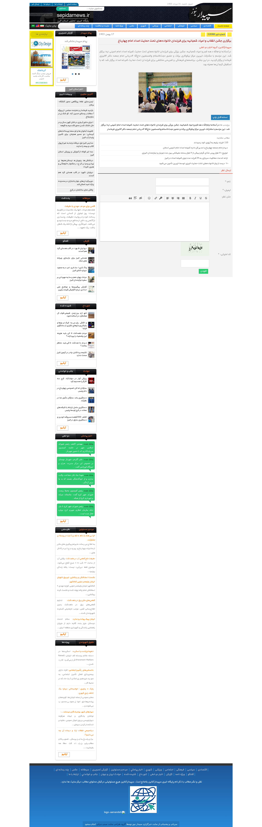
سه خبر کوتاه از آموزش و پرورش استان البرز (76, 153)
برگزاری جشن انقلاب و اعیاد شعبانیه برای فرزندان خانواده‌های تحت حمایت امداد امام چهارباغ (174, 41)
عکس (131, 25)
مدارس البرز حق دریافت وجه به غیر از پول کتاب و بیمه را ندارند (76, 144)
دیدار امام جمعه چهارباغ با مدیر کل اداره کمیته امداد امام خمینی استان (195, 148)
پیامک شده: (88, 444)
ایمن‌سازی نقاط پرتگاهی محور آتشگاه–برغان (76, 103)
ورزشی (155, 25)
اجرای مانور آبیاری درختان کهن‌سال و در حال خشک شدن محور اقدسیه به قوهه (76, 124)
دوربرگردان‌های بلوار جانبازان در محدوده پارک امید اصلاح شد (76, 183)
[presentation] (190, 198)
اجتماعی (167, 25)
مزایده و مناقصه (102, 25)
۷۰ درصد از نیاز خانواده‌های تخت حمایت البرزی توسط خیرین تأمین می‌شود (193, 163)
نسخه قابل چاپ (219, 117)
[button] (190, 198)
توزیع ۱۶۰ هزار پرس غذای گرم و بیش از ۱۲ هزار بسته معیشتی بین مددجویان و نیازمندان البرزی (185, 153)
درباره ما (46, 4)
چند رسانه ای (83, 25)
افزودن (203, 271)
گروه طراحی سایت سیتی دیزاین (111, 824)
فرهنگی (181, 25)
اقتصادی (207, 25)
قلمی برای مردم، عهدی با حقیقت (79, 206)
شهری (143, 25)
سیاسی (194, 25)
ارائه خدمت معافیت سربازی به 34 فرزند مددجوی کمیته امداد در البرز (196, 158)
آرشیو (63, 80)
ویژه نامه (119, 25)
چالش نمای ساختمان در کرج (81, 190)
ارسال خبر (35, 4)
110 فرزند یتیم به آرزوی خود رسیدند (211, 142)
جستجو (62, 8)
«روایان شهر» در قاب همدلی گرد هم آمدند (76, 174)
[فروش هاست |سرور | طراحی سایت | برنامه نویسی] (41, 43)
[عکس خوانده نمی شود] (195, 255)
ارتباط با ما (58, 4)
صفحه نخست (223, 25)
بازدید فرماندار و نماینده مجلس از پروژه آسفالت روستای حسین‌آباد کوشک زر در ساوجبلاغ (76, 113)
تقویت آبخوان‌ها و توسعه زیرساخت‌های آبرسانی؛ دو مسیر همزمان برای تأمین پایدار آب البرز (76, 134)
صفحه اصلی (71, 4)
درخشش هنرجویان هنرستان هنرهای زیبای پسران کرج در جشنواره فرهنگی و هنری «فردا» (76, 164)
